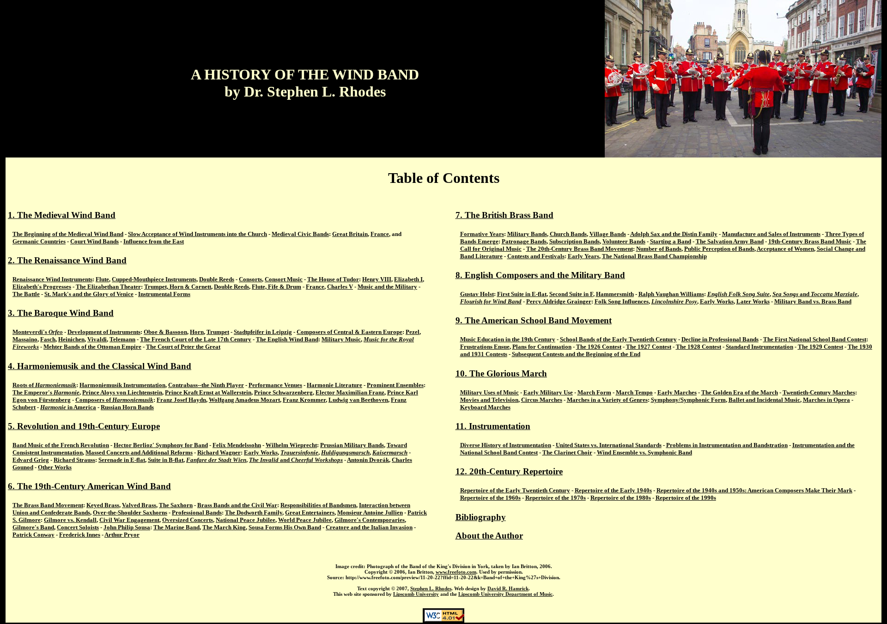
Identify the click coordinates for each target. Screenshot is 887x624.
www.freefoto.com (456, 572)
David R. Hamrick (508, 588)
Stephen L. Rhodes (430, 588)
